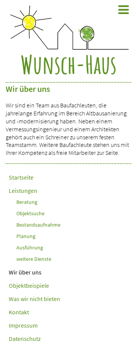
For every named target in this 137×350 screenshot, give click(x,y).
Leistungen (23, 190)
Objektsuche (30, 213)
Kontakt (19, 312)
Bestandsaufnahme (38, 224)
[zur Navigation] (123, 10)
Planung (25, 236)
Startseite (21, 177)
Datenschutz (25, 338)
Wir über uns (25, 272)
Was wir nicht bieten (34, 299)
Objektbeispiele (29, 285)
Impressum (23, 325)
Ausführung (29, 247)
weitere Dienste (33, 258)
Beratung (26, 202)
